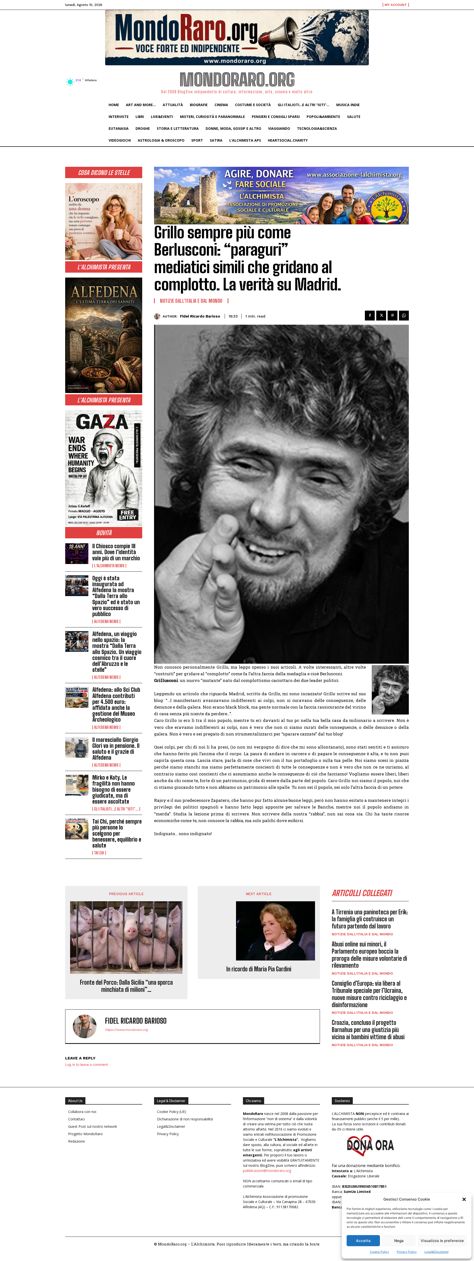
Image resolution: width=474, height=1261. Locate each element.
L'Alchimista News (109, 566)
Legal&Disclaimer (436, 1252)
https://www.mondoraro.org (126, 1030)
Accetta (363, 1240)
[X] (381, 315)
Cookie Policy (379, 1252)
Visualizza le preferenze (442, 1240)
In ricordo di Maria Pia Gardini (258, 969)
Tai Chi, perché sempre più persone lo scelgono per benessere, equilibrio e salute (117, 833)
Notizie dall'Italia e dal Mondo (191, 300)
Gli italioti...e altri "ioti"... (116, 809)
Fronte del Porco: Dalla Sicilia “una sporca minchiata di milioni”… (126, 986)
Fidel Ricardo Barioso (200, 316)
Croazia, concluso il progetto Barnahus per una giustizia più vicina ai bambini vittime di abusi (368, 1029)
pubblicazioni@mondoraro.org (267, 1170)
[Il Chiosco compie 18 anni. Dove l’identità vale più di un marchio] (76, 553)
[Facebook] (370, 315)
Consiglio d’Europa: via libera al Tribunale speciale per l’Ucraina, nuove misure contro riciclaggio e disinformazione (369, 994)
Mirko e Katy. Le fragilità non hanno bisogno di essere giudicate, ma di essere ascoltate (113, 789)
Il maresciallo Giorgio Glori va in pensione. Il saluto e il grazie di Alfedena (115, 748)
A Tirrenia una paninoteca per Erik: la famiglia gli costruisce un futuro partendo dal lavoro (370, 919)
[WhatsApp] (404, 315)
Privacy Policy (407, 1252)
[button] (464, 1199)
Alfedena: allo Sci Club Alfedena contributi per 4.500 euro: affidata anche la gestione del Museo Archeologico (116, 704)
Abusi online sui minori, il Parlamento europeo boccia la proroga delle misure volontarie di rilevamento (369, 955)
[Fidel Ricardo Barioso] (158, 316)
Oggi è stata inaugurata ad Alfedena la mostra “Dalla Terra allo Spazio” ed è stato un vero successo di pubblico (116, 596)
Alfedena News (106, 621)
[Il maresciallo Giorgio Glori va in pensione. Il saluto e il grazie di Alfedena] (76, 747)
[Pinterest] (392, 315)
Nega (399, 1240)
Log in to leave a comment (86, 1064)
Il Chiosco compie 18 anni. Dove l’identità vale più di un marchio (116, 552)
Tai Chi (99, 853)
